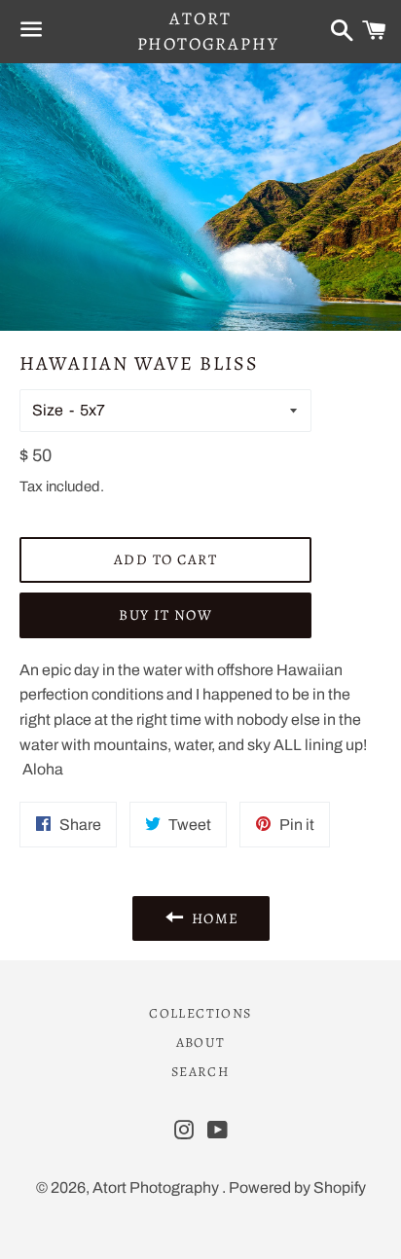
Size (47, 410)
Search (200, 1071)
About (201, 1042)
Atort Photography (201, 30)
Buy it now (165, 615)
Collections (200, 1013)
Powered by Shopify (297, 1187)
